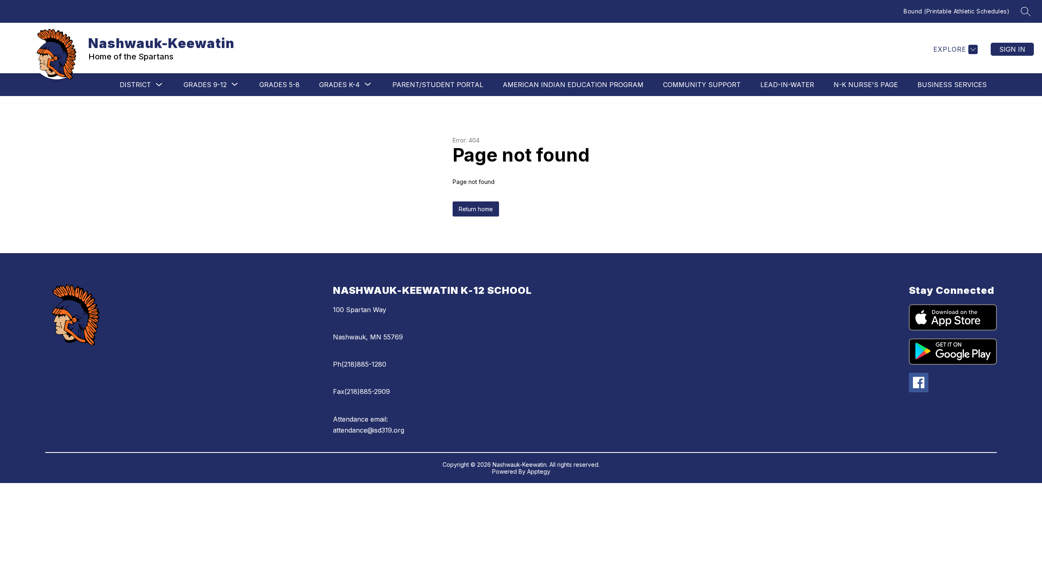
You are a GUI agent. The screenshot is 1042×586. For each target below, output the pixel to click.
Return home (476, 209)
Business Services (952, 85)
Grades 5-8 (279, 85)
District (135, 85)
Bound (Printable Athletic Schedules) (956, 11)
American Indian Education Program (573, 85)
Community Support (702, 85)
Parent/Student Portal (437, 85)
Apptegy (538, 471)
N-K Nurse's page (866, 85)
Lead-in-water (787, 85)
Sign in (1012, 49)
